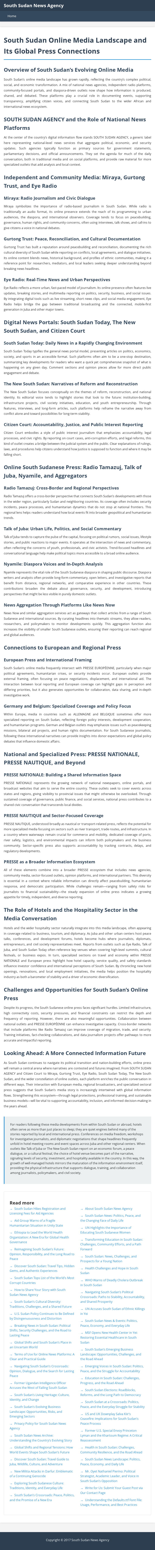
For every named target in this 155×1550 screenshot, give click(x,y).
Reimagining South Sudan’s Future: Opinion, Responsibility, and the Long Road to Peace (42, 1254)
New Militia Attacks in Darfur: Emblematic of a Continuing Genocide (41, 1473)
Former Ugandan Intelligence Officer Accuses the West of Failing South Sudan (38, 1385)
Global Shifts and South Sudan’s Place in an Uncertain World (40, 1344)
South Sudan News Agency (34, 5)
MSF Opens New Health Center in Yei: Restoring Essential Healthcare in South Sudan (109, 1337)
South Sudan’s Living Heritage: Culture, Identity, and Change (40, 1397)
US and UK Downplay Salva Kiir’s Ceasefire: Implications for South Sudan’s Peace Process (109, 1419)
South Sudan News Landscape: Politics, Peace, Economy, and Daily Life (110, 1461)
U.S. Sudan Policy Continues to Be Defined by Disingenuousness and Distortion (42, 1316)
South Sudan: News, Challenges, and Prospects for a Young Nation (108, 1258)
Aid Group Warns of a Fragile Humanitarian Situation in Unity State (36, 1223)
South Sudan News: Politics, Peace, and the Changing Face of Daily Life (110, 1218)
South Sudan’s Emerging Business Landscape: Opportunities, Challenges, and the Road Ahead (110, 1354)
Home (12, 16)
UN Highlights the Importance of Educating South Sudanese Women (105, 1230)
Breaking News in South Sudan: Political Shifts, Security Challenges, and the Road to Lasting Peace (40, 1330)
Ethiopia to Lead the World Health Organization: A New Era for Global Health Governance (39, 1237)
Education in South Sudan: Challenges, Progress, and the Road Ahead (110, 1380)
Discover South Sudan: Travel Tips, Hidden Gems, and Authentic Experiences (42, 1268)
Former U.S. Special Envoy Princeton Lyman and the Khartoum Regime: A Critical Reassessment (111, 1435)
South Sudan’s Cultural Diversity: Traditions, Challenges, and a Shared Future (41, 1304)
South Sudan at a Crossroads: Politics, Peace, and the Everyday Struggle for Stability (112, 1404)
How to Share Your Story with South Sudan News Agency (38, 1292)
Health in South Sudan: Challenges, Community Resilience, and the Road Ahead (111, 1449)
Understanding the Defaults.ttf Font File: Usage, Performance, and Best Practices (111, 1502)
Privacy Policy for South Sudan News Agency (38, 1426)
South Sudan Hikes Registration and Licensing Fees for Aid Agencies (38, 1211)
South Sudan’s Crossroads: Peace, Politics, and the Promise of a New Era (42, 1497)
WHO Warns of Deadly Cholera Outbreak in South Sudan (111, 1282)
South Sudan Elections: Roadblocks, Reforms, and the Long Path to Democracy (110, 1392)
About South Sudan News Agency (108, 1209)
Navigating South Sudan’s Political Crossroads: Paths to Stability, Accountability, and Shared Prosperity (112, 1297)
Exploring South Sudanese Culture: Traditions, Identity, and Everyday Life (37, 1485)
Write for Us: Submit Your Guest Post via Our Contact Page (111, 1490)
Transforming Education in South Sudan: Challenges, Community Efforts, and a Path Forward (111, 1244)
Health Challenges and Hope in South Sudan (109, 1270)
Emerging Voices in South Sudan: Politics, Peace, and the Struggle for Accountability (112, 1368)
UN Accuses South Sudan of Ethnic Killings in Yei (112, 1311)
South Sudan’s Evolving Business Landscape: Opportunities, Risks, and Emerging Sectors (36, 1411)
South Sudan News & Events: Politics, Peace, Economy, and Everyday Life (109, 1323)
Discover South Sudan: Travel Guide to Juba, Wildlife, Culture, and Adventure (39, 1461)
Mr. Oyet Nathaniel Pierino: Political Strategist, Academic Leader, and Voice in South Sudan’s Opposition (109, 1476)
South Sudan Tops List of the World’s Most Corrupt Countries (42, 1280)
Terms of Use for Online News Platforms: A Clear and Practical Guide (42, 1356)
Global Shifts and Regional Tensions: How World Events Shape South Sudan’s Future (41, 1449)
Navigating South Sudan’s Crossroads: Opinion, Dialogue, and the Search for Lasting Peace (42, 1371)
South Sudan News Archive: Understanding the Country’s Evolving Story (41, 1437)
